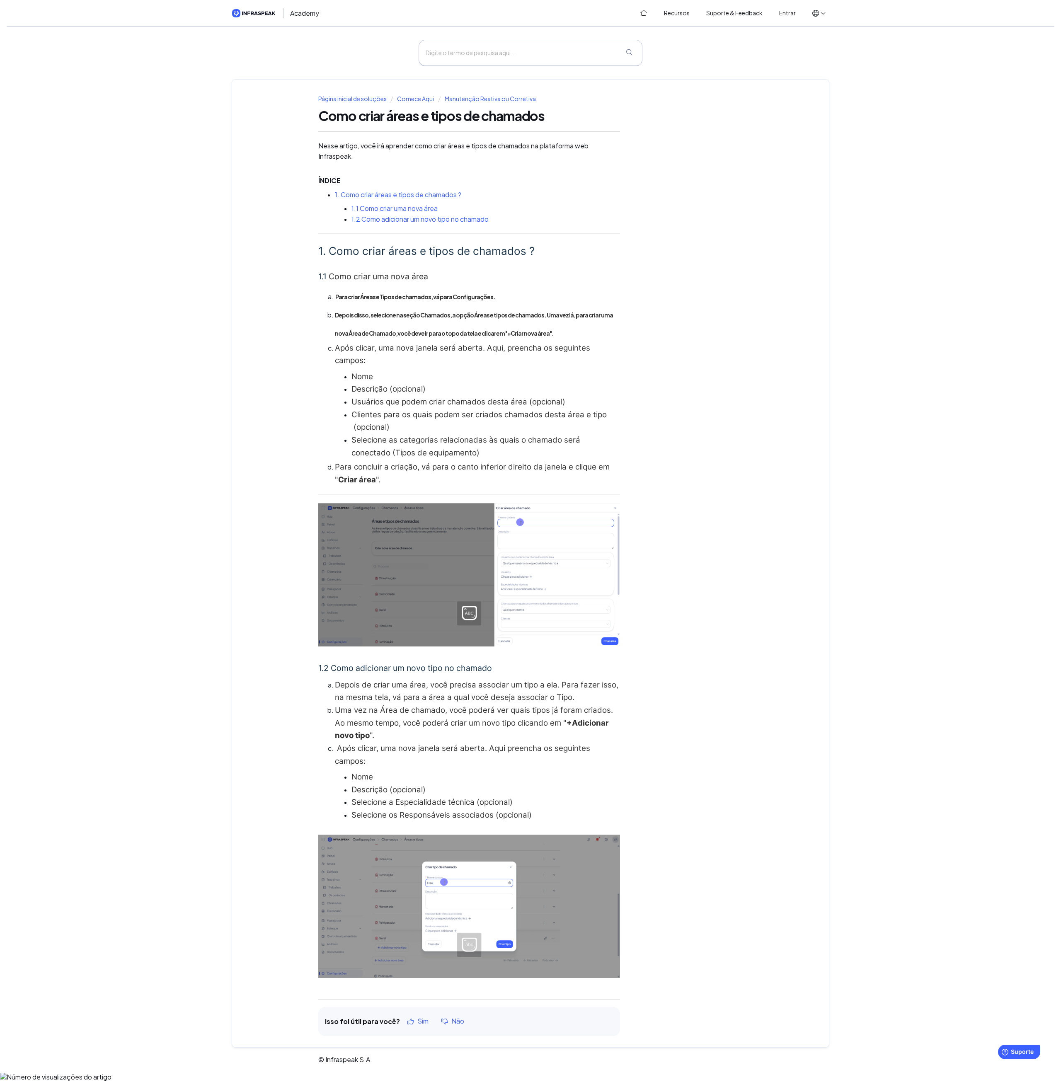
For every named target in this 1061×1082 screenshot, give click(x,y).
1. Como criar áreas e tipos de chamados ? (398, 195)
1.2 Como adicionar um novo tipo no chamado (420, 219)
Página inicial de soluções (353, 98)
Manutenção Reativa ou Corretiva (490, 98)
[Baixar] (515, 444)
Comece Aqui (415, 98)
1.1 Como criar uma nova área (394, 208)
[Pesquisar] (629, 53)
